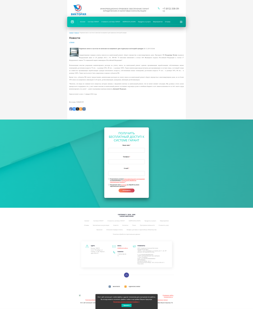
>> (126, 302)
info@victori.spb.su (122, 248)
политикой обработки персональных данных (123, 181)
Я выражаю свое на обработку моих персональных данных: (124, 185)
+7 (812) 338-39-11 (171, 10)
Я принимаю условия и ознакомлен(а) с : (127, 180)
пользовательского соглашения (134, 179)
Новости (76, 32)
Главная (71, 32)
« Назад (71, 42)
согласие (124, 185)
